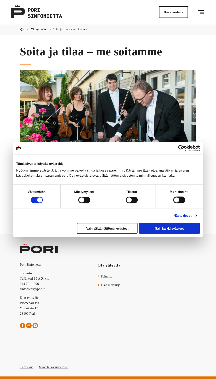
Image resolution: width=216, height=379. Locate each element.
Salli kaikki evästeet (169, 228)
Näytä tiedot (183, 215)
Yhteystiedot (39, 29)
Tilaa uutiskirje (110, 285)
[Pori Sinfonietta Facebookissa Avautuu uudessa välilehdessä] (22, 326)
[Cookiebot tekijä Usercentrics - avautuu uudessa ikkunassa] (181, 148)
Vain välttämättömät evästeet (107, 228)
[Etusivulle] (36, 12)
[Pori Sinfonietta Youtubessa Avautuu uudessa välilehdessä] (35, 326)
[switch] (84, 200)
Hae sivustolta (173, 12)
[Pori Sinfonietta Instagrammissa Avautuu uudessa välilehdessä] (29, 326)
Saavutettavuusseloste (53, 367)
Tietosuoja (26, 367)
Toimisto (106, 276)
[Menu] (201, 12)
